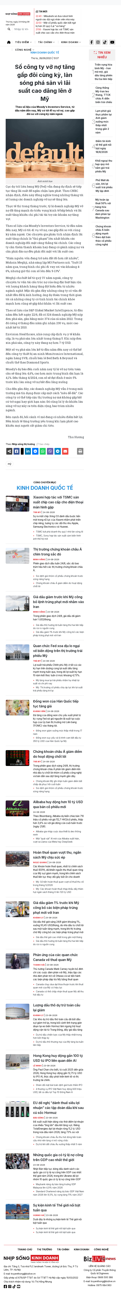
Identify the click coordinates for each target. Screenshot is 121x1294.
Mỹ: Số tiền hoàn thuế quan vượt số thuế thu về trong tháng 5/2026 (58, 883)
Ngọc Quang (40, 862)
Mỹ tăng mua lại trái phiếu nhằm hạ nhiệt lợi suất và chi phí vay (56, 682)
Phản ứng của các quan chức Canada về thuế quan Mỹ (55, 957)
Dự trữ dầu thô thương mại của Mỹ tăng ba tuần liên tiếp (58, 1043)
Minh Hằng (39, 559)
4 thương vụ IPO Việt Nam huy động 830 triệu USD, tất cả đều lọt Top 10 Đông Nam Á (57, 1090)
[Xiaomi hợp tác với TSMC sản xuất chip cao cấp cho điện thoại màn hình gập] (17, 504)
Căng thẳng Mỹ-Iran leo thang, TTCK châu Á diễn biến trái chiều (103, 95)
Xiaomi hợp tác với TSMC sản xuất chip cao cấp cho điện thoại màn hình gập (55, 32)
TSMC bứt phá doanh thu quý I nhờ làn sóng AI (59, 531)
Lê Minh (37, 1065)
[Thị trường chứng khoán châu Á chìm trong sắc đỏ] (17, 556)
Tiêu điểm (22, 42)
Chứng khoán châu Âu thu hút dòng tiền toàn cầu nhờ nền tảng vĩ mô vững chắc (57, 1139)
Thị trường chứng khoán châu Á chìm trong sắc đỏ (57, 551)
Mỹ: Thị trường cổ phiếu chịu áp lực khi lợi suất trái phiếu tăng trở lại (58, 689)
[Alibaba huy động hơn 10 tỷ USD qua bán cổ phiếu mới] (17, 808)
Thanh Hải (39, 965)
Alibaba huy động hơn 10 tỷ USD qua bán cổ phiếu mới (58, 804)
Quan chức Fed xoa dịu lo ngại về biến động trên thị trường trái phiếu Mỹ (57, 651)
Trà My (37, 512)
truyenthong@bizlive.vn (23, 1273)
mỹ (9, 463)
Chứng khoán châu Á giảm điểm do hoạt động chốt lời (57, 585)
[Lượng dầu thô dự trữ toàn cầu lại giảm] (17, 1012)
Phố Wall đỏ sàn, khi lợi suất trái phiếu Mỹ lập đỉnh (104, 185)
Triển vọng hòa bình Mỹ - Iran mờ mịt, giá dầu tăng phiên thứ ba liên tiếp (103, 72)
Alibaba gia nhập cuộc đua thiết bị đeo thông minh (57, 833)
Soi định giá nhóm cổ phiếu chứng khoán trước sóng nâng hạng (58, 577)
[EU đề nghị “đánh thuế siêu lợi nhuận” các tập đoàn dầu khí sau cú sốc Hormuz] (17, 1109)
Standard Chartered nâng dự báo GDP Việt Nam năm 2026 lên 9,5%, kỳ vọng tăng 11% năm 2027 (58, 1193)
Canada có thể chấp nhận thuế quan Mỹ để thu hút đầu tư (58, 993)
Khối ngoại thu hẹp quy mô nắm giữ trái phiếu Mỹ (103, 166)
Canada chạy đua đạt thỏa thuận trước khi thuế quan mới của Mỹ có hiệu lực (58, 986)
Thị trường (44, 1249)
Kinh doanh (70, 42)
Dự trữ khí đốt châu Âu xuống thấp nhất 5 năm (58, 1144)
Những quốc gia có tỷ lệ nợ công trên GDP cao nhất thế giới (58, 1157)
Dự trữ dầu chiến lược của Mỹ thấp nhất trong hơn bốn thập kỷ (57, 1036)
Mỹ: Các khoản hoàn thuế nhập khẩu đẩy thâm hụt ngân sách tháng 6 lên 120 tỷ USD (58, 890)
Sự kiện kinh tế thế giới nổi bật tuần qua (55, 1228)
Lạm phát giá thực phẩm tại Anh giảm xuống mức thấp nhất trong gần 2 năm (103, 121)
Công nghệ (23, 49)
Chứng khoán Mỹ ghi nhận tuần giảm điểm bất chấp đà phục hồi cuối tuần (57, 783)
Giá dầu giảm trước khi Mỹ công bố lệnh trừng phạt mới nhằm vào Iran (58, 602)
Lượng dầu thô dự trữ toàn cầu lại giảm (56, 1007)
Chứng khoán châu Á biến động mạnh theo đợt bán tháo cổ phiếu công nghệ (103, 235)
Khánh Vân (39, 711)
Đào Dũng (38, 1118)
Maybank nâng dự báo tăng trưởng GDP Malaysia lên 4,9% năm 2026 (54, 1186)
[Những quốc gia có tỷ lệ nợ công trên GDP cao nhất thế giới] (17, 1161)
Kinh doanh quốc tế (45, 52)
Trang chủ (24, 1249)
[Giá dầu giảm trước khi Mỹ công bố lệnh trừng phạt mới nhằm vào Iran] (17, 603)
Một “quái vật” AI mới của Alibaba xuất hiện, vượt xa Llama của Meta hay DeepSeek (56, 840)
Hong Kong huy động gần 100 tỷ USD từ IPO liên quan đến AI (58, 1058)
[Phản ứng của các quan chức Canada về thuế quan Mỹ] (17, 961)
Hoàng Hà (39, 1215)
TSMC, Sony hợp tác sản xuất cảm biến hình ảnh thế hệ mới (57, 537)
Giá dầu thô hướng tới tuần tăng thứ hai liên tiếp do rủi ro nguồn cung (58, 627)
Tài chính (45, 42)
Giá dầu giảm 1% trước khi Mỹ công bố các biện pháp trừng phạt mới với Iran (58, 633)
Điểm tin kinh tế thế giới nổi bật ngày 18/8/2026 (103, 146)
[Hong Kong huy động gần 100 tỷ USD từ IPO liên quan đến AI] (17, 1062)
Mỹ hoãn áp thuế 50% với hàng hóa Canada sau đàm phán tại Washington (103, 208)
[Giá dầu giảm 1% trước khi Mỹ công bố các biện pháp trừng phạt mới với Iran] (17, 909)
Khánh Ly (38, 917)
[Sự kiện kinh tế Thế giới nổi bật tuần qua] (17, 1212)
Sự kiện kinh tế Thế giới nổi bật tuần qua (56, 1207)
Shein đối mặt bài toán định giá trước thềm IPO (58, 1085)
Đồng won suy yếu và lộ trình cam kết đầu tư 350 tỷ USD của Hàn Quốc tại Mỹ (57, 739)
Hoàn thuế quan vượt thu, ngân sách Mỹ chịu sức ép (57, 854)
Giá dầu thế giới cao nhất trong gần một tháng (58, 937)
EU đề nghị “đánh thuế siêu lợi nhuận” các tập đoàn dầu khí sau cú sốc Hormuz (58, 1108)
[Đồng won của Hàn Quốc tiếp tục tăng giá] (17, 708)
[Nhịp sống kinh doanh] (31, 1259)
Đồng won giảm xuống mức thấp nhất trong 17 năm (57, 732)
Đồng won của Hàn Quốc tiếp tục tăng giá (56, 703)
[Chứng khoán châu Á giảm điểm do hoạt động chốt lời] (17, 758)
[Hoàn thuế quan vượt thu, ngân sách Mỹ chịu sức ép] (17, 859)
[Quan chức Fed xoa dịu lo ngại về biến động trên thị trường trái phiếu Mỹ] (17, 652)
